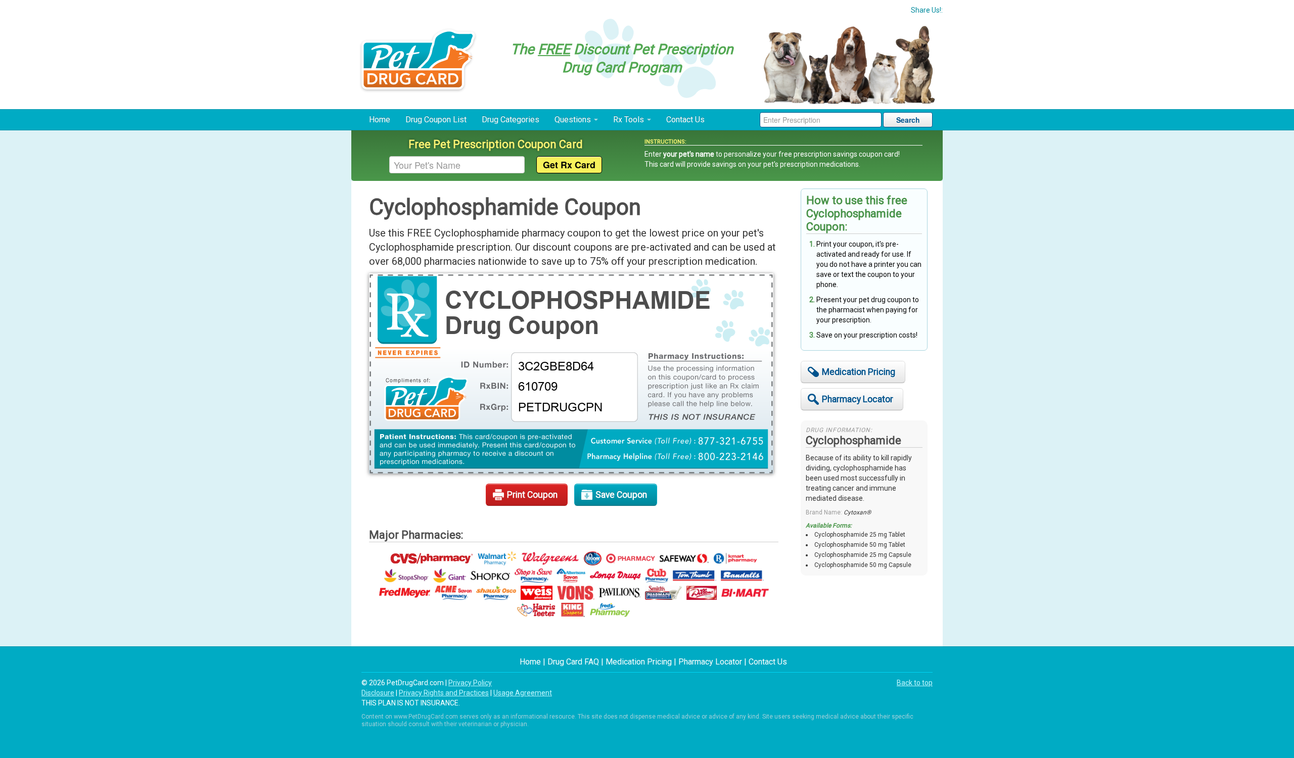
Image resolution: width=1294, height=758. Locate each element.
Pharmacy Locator (857, 399)
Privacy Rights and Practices (444, 693)
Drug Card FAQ (573, 662)
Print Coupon (532, 495)
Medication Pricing (858, 372)
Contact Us (685, 119)
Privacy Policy (470, 683)
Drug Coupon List (436, 119)
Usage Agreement (522, 693)
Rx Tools (629, 119)
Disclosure (377, 693)
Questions (573, 119)
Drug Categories (510, 119)
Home (379, 119)
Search (908, 120)
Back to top (915, 683)
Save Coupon (621, 495)
